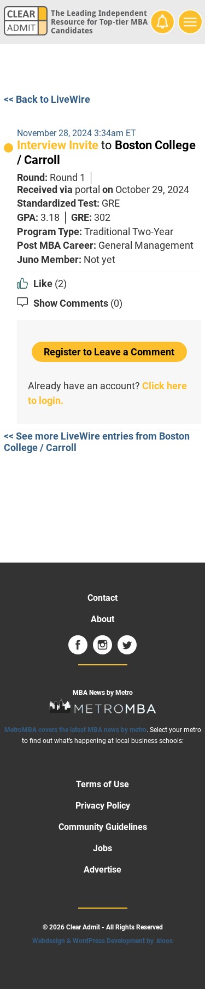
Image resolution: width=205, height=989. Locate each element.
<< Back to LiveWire (47, 99)
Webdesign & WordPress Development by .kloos (102, 941)
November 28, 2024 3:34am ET (76, 133)
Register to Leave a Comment (109, 352)
